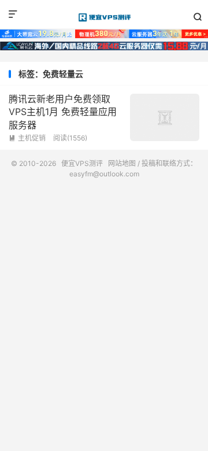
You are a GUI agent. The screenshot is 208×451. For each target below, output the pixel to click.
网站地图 (122, 163)
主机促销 (27, 138)
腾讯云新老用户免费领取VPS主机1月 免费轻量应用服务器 (63, 112)
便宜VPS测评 (104, 17)
